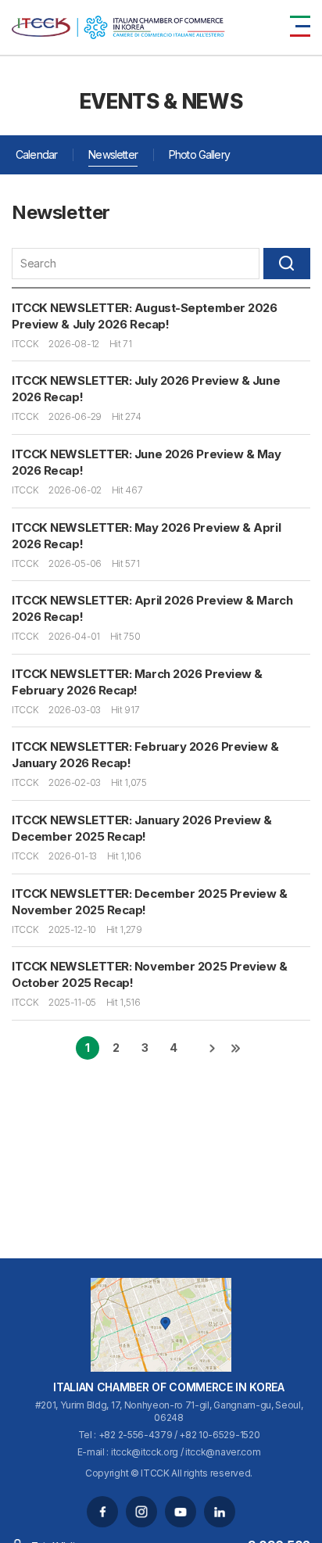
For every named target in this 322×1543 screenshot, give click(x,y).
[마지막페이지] (235, 1048)
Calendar (36, 154)
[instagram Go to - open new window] (141, 1511)
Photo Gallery (199, 154)
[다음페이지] (212, 1048)
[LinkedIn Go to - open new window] (219, 1511)
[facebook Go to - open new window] (102, 1511)
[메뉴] (300, 26)
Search (286, 263)
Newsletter (113, 154)
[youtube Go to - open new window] (180, 1511)
